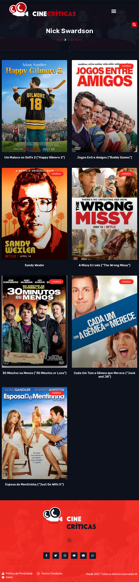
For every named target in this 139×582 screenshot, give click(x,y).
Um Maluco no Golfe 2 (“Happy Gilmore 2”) (34, 157)
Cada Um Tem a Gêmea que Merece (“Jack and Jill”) (104, 374)
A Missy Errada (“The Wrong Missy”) (104, 265)
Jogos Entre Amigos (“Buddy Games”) (104, 157)
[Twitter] (55, 555)
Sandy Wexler (34, 265)
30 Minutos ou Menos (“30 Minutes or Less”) (34, 373)
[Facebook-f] (46, 555)
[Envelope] (83, 555)
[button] (114, 11)
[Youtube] (74, 555)
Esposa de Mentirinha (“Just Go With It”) (34, 484)
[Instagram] (65, 555)
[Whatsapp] (92, 555)
